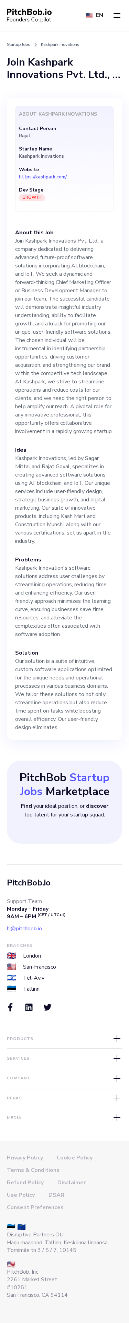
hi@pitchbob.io (24, 928)
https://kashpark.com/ (43, 177)
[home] (29, 15)
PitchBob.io (29, 882)
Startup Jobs (18, 44)
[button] (117, 15)
